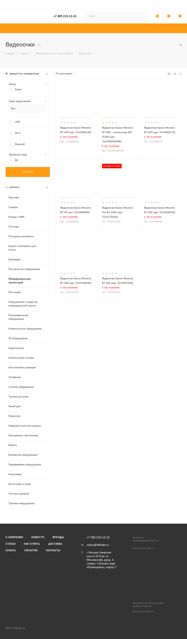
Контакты (53, 550)
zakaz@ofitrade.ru (97, 544)
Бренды (58, 537)
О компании (14, 537)
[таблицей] (180, 74)
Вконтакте (9, 563)
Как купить (32, 543)
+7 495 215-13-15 (64, 16)
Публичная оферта (144, 548)
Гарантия (31, 550)
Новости (37, 537)
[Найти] (141, 16)
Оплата (10, 550)
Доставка (55, 543)
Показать (27, 172)
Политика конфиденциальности (145, 539)
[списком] (174, 74)
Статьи (10, 543)
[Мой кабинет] (180, 5)
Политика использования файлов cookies (148, 604)
